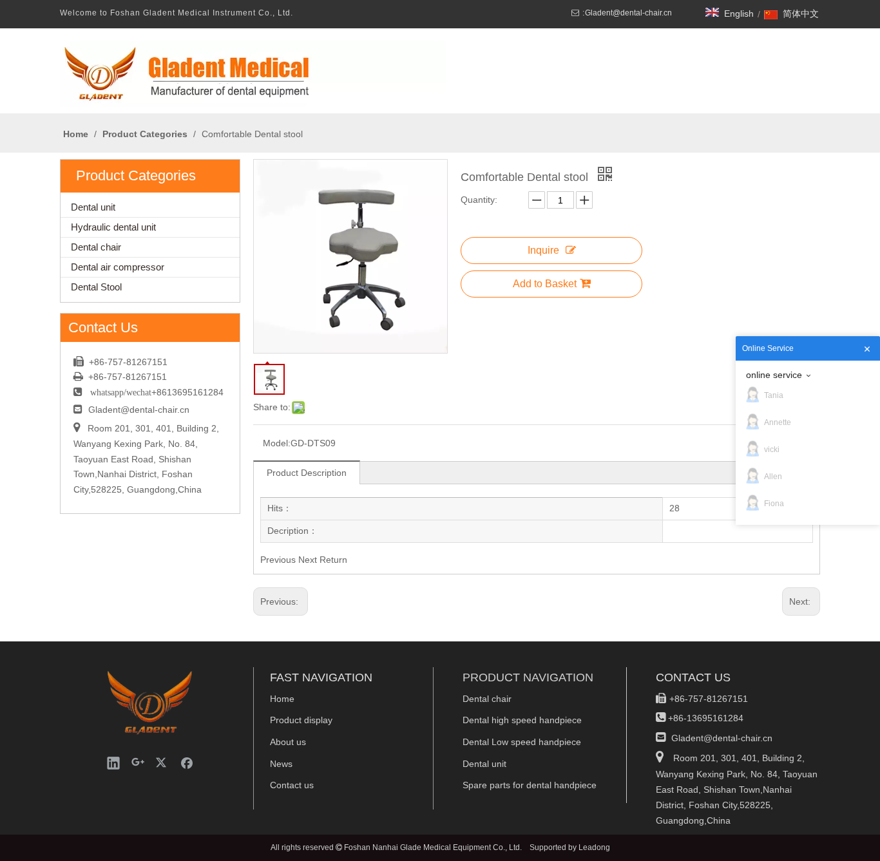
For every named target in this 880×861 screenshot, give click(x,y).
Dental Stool (96, 286)
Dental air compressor (117, 266)
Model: (277, 443)
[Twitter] (162, 762)
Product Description (307, 473)
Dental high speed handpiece (522, 720)
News (281, 764)
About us (288, 742)
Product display (301, 720)
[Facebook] (187, 762)
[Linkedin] (113, 762)
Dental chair (96, 246)
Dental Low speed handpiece (522, 742)
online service (774, 375)
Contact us (292, 785)
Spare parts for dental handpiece (530, 785)
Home (282, 699)
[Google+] (138, 762)
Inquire (543, 250)
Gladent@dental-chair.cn (628, 12)
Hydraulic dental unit (113, 227)
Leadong (594, 847)
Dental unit (93, 207)
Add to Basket (545, 283)
